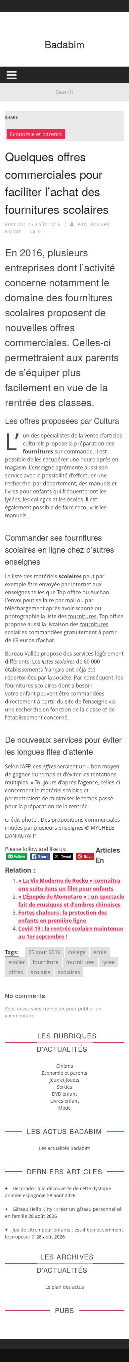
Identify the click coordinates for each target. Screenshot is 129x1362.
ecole (100, 952)
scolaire (40, 972)
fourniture (46, 962)
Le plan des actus (64, 1287)
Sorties (64, 1087)
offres (15, 972)
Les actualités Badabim (64, 1148)
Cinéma (64, 1066)
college (77, 952)
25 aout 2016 (44, 952)
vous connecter (48, 1008)
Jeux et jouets (64, 1080)
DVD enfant (64, 1094)
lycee (108, 962)
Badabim (64, 44)
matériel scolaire (61, 790)
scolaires (69, 972)
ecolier (16, 962)
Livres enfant (64, 1101)
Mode (64, 1108)
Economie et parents (36, 134)
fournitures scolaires (31, 685)
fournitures (82, 616)
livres (11, 491)
